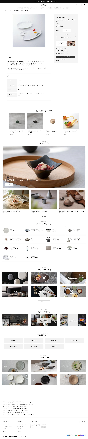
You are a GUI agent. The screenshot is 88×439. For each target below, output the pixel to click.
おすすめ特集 (49, 7)
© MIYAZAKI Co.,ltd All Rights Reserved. (10, 436)
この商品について (10, 57)
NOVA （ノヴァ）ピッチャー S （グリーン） (16, 132)
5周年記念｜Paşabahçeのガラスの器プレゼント (12, 211)
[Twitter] (62, 59)
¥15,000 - (54, 346)
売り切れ (66, 34)
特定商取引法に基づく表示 (7, 426)
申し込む (43, 427)
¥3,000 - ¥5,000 (54, 340)
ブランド (37, 7)
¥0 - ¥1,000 (13, 340)
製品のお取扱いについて (61, 53)
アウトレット (68, 7)
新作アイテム (26, 7)
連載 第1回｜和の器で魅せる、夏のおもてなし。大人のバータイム (71, 211)
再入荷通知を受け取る (65, 56)
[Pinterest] (64, 59)
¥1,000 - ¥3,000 (34, 340)
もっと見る (9, 184)
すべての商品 (10, 410)
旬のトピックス (43, 7)
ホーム (6, 10)
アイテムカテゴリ (20, 7)
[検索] (76, 4)
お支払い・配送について (61, 50)
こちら (41, 425)
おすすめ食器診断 (56, 7)
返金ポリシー (5, 431)
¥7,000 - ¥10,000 (13, 346)
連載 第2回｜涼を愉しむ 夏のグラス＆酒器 (39, 211)
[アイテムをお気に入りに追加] (65, 38)
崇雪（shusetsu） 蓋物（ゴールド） (52, 132)
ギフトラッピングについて (62, 48)
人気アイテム (32, 7)
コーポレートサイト (23, 436)
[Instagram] (84, 422)
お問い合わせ (19, 428)
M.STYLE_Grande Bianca (60, 17)
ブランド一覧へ (44, 301)
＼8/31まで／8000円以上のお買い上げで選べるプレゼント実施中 (44, 1)
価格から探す (62, 7)
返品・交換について (20, 426)
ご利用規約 (5, 428)
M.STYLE (9, 406)
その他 (10, 10)
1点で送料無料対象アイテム (12, 402)
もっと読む (44, 216)
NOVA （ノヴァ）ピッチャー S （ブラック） (34, 132)
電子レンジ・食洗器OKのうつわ (13, 414)
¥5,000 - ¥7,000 (75, 340)
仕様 (8, 76)
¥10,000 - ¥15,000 (33, 346)
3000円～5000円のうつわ (12, 404)
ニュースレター (20, 431)
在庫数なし (9, 412)
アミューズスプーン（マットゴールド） (70, 132)
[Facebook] (61, 59)
